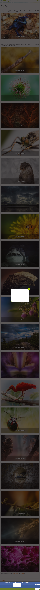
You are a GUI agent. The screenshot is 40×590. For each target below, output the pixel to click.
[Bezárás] (29, 289)
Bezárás (37, 584)
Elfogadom (37, 588)
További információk (26, 588)
